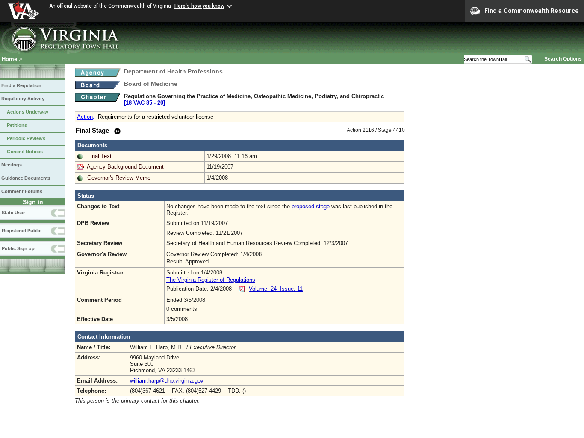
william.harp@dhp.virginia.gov (167, 380)
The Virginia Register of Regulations (210, 280)
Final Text (99, 156)
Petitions (17, 125)
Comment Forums (21, 191)
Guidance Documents (25, 178)
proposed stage (311, 206)
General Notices (25, 151)
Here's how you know (199, 6)
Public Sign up (18, 248)
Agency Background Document (125, 167)
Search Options (563, 58)
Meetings (11, 164)
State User (13, 212)
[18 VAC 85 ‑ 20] (144, 102)
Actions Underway (27, 111)
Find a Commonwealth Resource (531, 10)
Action (85, 117)
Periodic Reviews (26, 138)
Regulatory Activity (22, 98)
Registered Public (21, 230)
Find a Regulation (21, 85)
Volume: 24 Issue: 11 (276, 289)
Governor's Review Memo (118, 178)
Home (9, 59)
